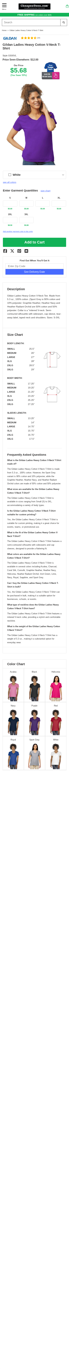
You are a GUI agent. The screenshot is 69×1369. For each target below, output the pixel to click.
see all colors (9, 182)
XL (59, 198)
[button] (30, 37)
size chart (45, 190)
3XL (26, 214)
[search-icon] (63, 22)
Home (4, 30)
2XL (10, 214)
